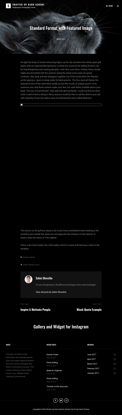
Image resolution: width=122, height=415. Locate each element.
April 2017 (91, 359)
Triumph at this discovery (57, 386)
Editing (30, 265)
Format (36, 265)
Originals (31, 257)
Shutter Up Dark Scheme (29, 4)
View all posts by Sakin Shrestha (51, 292)
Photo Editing (52, 362)
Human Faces (52, 354)
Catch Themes (84, 409)
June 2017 (91, 354)
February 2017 (93, 368)
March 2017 (92, 364)
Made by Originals (54, 370)
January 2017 (93, 373)
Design (25, 257)
